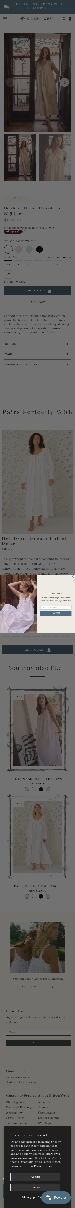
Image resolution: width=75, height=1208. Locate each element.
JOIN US (56, 613)
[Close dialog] (73, 577)
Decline (35, 1187)
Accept (35, 1176)
